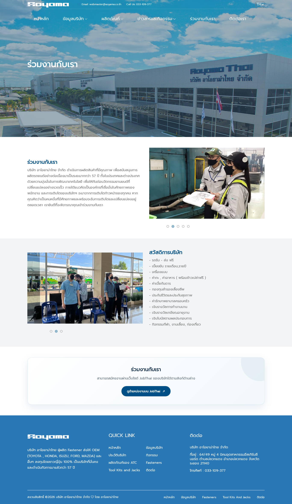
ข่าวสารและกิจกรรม (154, 18)
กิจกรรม (152, 455)
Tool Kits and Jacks (124, 470)
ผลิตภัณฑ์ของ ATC (123, 462)
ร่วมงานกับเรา (202, 18)
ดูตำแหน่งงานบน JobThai (146, 391)
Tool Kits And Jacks (237, 497)
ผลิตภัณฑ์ (111, 18)
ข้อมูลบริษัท (73, 18)
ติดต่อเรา (237, 18)
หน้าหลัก (41, 18)
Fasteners (154, 462)
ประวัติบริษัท (117, 455)
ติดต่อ (150, 470)
